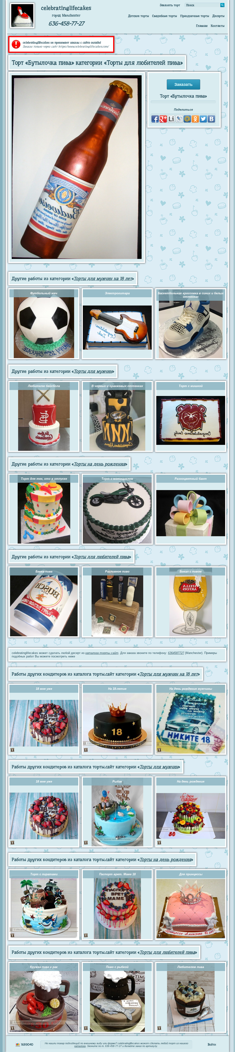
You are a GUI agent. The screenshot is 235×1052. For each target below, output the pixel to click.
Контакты (217, 26)
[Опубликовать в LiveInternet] (171, 119)
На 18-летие (117, 688)
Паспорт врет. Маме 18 (117, 874)
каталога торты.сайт (101, 653)
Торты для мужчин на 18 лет (103, 278)
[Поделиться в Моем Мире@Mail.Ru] (187, 119)
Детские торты (138, 16)
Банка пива (44, 571)
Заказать (183, 84)
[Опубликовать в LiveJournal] (179, 119)
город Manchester (66, 15)
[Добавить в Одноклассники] (195, 119)
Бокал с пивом (191, 571)
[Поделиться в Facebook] (155, 119)
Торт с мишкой (191, 386)
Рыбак (117, 781)
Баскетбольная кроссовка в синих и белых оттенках (191, 295)
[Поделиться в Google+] (163, 119)
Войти (212, 1044)
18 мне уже (44, 688)
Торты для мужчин (93, 371)
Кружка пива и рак (44, 967)
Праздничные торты (194, 16)
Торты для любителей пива (101, 556)
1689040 (26, 1044)
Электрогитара (117, 293)
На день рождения (190, 781)
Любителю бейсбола (44, 386)
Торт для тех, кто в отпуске (44, 478)
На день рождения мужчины (190, 688)
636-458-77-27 (66, 23)
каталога (80, 1046)
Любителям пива (190, 967)
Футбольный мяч (43, 293)
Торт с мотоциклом (117, 478)
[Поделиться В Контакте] (211, 119)
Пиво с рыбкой (117, 967)
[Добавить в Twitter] (203, 119)
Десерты (218, 16)
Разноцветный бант (191, 478)
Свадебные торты (164, 16)
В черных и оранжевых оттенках (117, 386)
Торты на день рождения (99, 464)
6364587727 (176, 653)
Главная (201, 26)
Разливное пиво (117, 571)
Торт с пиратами (44, 874)
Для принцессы (190, 874)
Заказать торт (170, 5)
